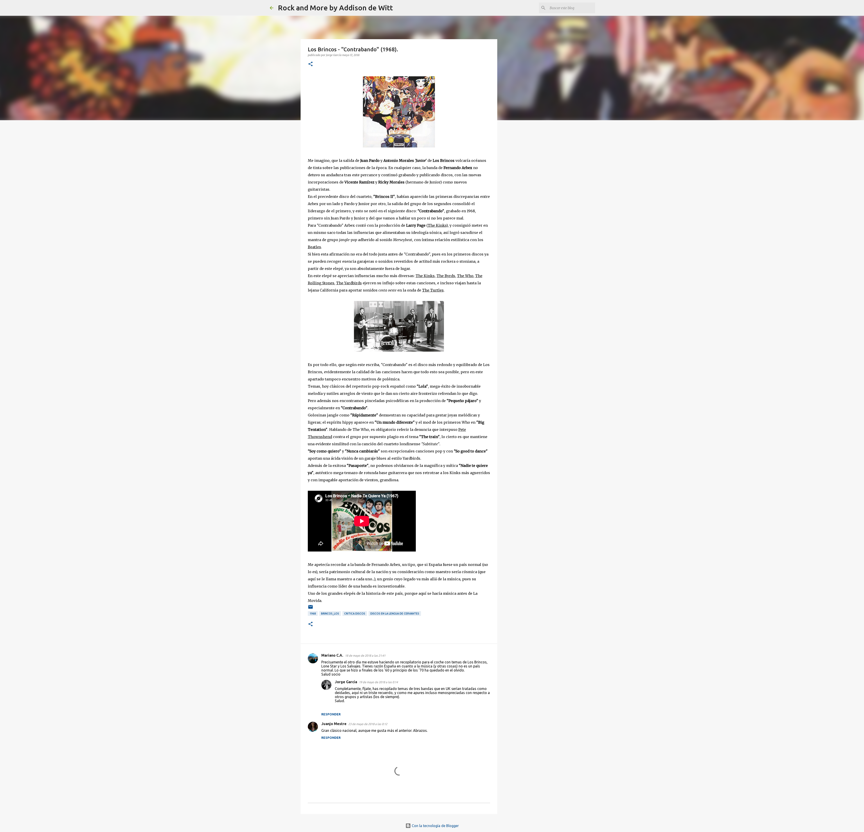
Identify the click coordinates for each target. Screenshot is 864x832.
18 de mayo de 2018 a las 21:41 (365, 655)
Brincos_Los (330, 613)
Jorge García (346, 682)
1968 (313, 613)
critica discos (354, 613)
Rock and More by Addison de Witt (335, 8)
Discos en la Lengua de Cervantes (394, 613)
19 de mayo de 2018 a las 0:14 (378, 682)
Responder (331, 714)
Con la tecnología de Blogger (435, 826)
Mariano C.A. (332, 655)
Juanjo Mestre (333, 724)
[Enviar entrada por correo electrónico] (310, 608)
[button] (310, 64)
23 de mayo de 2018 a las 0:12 (367, 724)
